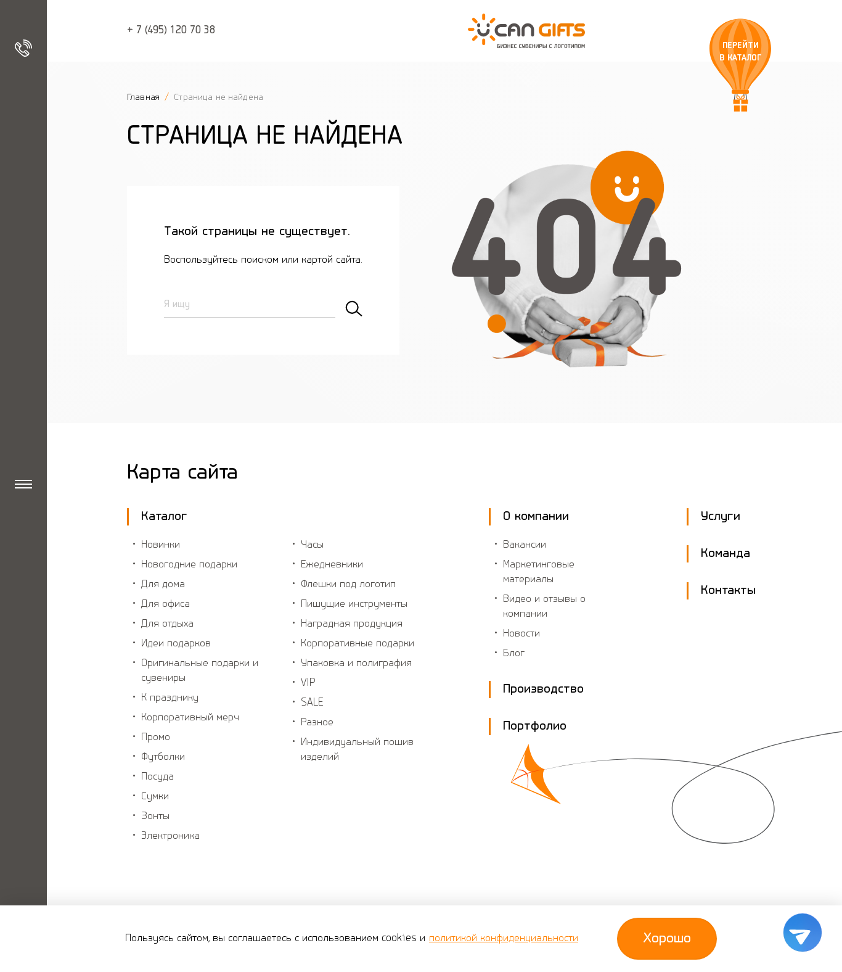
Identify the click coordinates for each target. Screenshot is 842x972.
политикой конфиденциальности (503, 938)
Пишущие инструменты (354, 604)
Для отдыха (167, 624)
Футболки (163, 757)
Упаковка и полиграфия (356, 663)
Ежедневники (332, 564)
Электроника (170, 836)
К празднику (169, 698)
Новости (521, 634)
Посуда (157, 777)
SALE (312, 703)
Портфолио (534, 726)
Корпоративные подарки (357, 643)
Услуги (720, 516)
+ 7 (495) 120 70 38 (171, 30)
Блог (514, 653)
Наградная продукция (352, 624)
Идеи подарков (176, 643)
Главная (144, 97)
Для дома (163, 584)
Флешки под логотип (348, 584)
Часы (312, 545)
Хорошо (667, 938)
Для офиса (165, 604)
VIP (308, 683)
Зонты (155, 816)
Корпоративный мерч (190, 717)
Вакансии (524, 545)
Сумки (155, 796)
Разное (317, 722)
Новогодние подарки (189, 564)
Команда (725, 553)
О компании (536, 516)
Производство (543, 689)
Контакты (728, 590)
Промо (155, 737)
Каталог (164, 516)
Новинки (160, 545)
